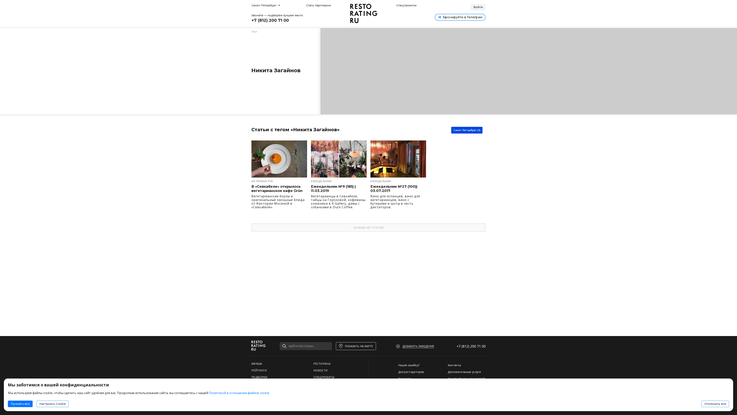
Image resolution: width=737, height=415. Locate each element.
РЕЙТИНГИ (259, 370)
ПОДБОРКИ (259, 377)
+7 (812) (471, 346)
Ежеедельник (321, 181)
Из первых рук (262, 181)
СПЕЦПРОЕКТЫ (324, 377)
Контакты (454, 365)
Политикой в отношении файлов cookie (239, 393)
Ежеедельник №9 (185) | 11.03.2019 (333, 189)
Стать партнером (318, 5)
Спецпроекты (406, 5)
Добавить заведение (418, 346)
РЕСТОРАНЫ (321, 363)
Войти (478, 7)
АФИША (256, 363)
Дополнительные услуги (464, 372)
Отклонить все (715, 404)
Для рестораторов (411, 372)
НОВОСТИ (320, 370)
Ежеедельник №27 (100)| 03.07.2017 (393, 189)
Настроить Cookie (52, 404)
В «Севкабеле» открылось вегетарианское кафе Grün (276, 189)
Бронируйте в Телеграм (463, 17)
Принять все (20, 404)
